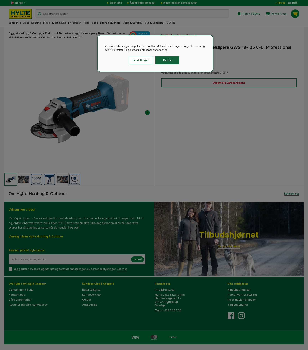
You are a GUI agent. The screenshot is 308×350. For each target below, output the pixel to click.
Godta (167, 60)
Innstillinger (140, 60)
